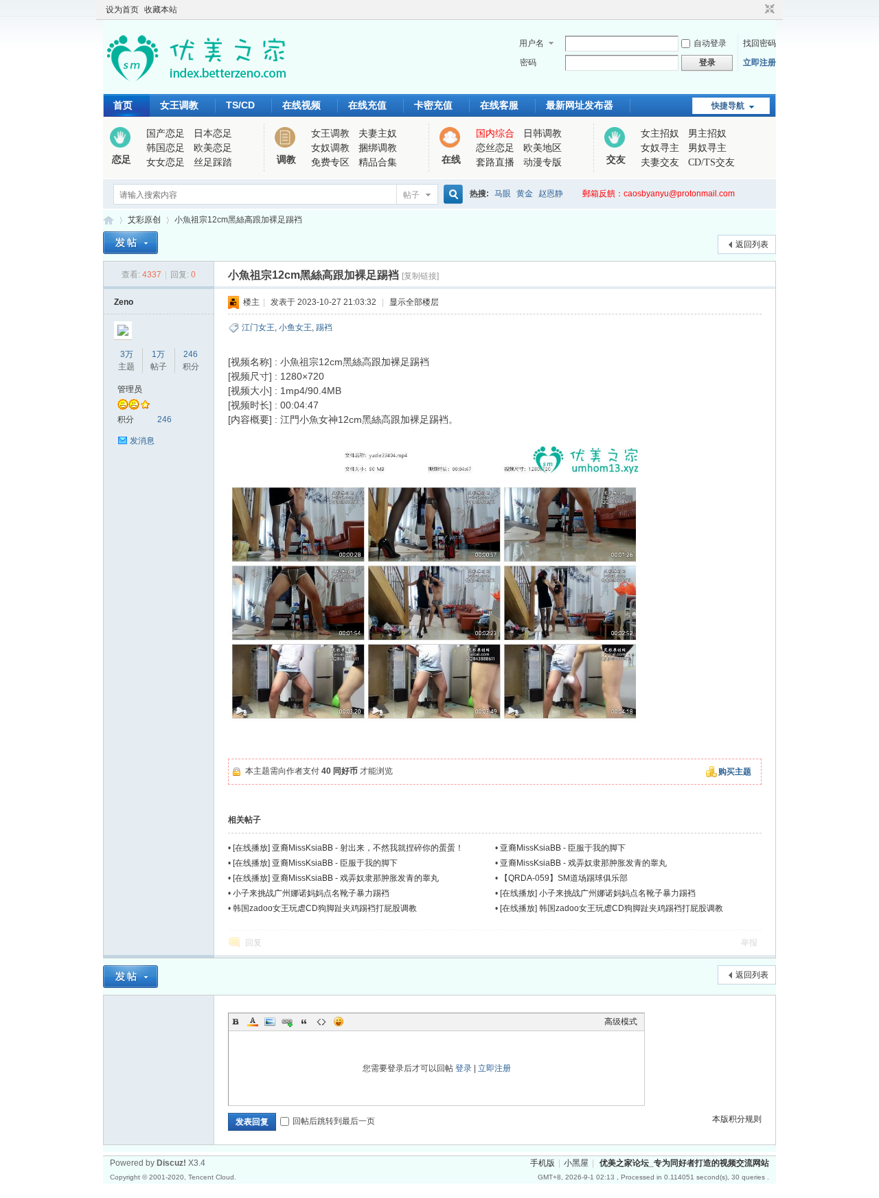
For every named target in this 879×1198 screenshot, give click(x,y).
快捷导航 (727, 106)
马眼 (502, 193)
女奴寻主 (660, 148)
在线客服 (499, 105)
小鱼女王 (295, 327)
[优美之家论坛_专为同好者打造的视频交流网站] (196, 86)
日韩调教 (542, 133)
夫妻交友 (660, 162)
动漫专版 (542, 162)
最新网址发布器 (579, 105)
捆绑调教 (377, 148)
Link (287, 1021)
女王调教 (179, 105)
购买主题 (734, 771)
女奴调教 (330, 148)
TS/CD (240, 105)
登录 (463, 1068)
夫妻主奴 (377, 133)
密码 (528, 62)
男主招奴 (707, 133)
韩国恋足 (165, 148)
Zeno (123, 302)
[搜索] (451, 195)
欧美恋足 (213, 148)
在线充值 (367, 105)
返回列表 (751, 244)
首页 (123, 105)
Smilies (338, 1021)
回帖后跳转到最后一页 (334, 1121)
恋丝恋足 (495, 148)
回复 (253, 942)
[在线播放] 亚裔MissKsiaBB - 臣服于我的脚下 (315, 863)
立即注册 (759, 62)
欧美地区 (542, 148)
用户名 (531, 43)
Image (270, 1021)
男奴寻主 (707, 148)
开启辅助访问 (756, 9)
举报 (749, 942)
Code (321, 1021)
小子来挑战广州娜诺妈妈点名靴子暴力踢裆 (311, 893)
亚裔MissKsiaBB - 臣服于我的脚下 (563, 848)
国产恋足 (165, 133)
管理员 (129, 389)
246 (190, 354)
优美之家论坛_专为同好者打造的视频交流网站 (108, 220)
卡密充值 (433, 105)
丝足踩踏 (213, 162)
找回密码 (759, 43)
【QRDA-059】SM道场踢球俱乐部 (564, 878)
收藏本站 (160, 9)
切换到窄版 (768, 9)
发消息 (142, 441)
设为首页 (122, 9)
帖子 (411, 195)
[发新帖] (130, 242)
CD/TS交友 (711, 162)
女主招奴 (660, 133)
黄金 (524, 193)
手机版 (542, 1163)
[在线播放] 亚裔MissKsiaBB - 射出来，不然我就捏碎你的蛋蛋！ (348, 848)
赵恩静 (550, 193)
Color (253, 1021)
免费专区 (330, 162)
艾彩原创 (144, 219)
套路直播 (495, 162)
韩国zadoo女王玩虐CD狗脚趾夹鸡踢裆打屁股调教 (325, 908)
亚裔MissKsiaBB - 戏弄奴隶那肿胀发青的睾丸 (583, 863)
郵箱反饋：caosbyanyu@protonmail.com (658, 193)
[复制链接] (420, 276)
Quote (304, 1021)
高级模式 (620, 1021)
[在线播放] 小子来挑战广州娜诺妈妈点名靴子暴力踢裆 (598, 893)
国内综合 (495, 133)
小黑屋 (576, 1163)
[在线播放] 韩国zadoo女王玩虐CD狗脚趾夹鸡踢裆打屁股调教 (611, 908)
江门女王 (258, 327)
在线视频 (301, 105)
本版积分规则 (737, 1119)
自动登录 (710, 43)
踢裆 (324, 327)
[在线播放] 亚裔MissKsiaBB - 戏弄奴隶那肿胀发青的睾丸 (336, 878)
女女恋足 (165, 162)
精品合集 (377, 162)
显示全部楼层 (414, 302)
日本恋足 (213, 133)
